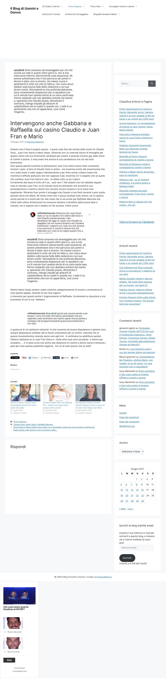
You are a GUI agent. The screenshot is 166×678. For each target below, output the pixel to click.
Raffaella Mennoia (45, 424)
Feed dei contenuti (129, 417)
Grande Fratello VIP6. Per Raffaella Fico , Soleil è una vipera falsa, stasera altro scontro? (57, 405)
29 (137, 501)
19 (121, 495)
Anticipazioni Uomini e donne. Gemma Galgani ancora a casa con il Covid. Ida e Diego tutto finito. (90, 405)
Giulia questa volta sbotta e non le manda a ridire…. (35, 430)
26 (121, 501)
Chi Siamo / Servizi (51, 6)
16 (142, 490)
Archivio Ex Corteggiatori (76, 14)
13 (127, 490)
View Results (19, 668)
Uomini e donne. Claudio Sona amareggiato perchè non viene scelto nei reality (23, 405)
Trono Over (95, 6)
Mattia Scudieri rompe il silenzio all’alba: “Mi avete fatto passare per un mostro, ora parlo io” (135, 282)
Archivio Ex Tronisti (51, 14)
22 (137, 495)
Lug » (130, 508)
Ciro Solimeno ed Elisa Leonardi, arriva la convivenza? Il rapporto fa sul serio (137, 271)
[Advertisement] (83, 40)
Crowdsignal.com (19, 671)
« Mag (122, 508)
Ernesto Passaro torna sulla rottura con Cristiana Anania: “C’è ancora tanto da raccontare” (137, 300)
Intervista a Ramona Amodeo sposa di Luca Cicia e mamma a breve (136, 137)
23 (142, 495)
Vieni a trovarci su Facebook (136, 221)
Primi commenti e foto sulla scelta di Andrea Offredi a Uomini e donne (137, 374)
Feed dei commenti (129, 421)
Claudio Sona (19, 424)
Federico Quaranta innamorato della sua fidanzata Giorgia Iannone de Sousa (135, 148)
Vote (9, 660)
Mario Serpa (31, 424)
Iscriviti (127, 557)
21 (132, 495)
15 (137, 490)
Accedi (122, 413)
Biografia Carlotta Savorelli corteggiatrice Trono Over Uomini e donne (136, 194)
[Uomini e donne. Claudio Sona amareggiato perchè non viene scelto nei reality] (25, 392)
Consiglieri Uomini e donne (121, 6)
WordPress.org (127, 426)
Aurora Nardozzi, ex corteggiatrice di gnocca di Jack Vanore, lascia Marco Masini (137, 126)
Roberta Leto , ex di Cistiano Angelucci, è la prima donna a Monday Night (134, 183)
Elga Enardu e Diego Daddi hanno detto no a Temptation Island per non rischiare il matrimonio (54, 427)
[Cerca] (152, 84)
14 (132, 490)
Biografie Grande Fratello (105, 14)
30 (142, 501)
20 (127, 495)
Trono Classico (75, 6)
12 (121, 490)
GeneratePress (105, 577)
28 (132, 501)
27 (127, 501)
